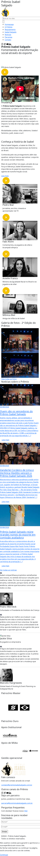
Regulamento (10, 29)
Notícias (8, 34)
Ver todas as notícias (8, 570)
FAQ (26, 811)
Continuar (4, 855)
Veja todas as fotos (9, 379)
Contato (8, 40)
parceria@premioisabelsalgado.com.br (17, 803)
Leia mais (5, 176)
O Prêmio (8, 27)
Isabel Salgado (10, 32)
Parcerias (8, 37)
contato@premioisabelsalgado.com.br (16, 785)
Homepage (9, 24)
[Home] (17, 12)
